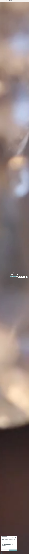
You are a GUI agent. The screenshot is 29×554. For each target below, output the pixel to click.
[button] (1, 1)
